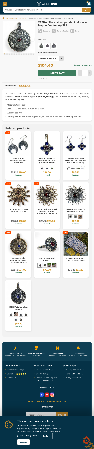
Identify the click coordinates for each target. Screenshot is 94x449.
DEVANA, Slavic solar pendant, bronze (18, 210)
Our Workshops (42, 374)
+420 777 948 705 (36, 401)
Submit (62, 415)
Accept (23, 442)
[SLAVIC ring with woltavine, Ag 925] (44, 265)
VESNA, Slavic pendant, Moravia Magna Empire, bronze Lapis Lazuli (18, 261)
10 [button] (19, 54)
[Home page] (3, 18)
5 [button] (11, 54)
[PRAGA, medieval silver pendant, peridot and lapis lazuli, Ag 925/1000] (52, 168)
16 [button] (30, 54)
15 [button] (28, 54)
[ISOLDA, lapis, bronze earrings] (16, 314)
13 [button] (24, 54)
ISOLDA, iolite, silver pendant (18, 308)
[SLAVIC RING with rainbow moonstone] (54, 265)
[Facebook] (42, 395)
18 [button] (33, 54)
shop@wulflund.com (56, 401)
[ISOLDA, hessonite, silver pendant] (26, 314)
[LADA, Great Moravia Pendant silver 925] (70, 216)
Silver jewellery (11, 18)
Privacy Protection (73, 378)
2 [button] (6, 54)
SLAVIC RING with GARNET (47, 259)
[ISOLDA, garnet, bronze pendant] (21, 319)
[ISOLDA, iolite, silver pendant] (21, 314)
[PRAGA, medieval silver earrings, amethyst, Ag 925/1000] (73, 168)
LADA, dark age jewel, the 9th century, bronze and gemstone (47, 211)
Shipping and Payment (74, 370)
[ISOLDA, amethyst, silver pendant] (11, 314)
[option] (19, 37)
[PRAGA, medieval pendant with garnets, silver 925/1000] (42, 168)
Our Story (40, 370)
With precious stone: (47, 52)
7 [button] (14, 54)
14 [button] (26, 54)
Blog (50, 370)
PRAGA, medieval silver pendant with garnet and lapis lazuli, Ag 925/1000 (47, 161)
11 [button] (21, 54)
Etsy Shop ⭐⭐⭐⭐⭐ (16, 374)
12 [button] (23, 54)
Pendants (22, 18)
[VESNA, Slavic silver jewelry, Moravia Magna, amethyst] (54, 46)
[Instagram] (52, 395)
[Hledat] (86, 10)
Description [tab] (10, 85)
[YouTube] (47, 395)
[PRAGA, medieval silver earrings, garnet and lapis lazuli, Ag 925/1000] (83, 168)
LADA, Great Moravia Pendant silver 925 (75, 210)
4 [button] (9, 54)
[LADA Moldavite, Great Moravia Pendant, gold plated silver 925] (80, 216)
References (40, 378)
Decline (46, 436)
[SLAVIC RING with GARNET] (39, 265)
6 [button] (12, 54)
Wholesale (11, 378)
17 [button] (31, 54)
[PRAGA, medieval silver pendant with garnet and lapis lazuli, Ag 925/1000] (47, 168)
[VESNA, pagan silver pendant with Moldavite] (48, 46)
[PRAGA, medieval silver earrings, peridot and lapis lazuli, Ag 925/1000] (78, 168)
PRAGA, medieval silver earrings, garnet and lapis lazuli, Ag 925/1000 (75, 161)
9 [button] (18, 54)
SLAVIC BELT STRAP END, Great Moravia (75, 259)
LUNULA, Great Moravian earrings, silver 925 (18, 160)
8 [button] (16, 54)
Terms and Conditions (74, 374)
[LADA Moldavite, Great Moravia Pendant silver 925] (75, 216)
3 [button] (7, 54)
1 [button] (4, 54)
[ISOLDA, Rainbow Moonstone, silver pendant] (16, 319)
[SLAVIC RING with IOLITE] (49, 265)
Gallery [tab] (24, 85)
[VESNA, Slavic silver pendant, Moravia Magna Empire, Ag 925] (41, 46)
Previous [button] (5, 39)
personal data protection (28, 436)
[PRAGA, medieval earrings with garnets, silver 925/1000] (68, 168)
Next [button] (32, 39)
